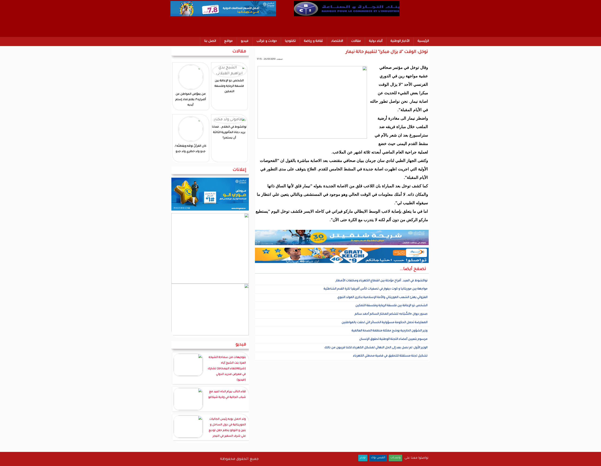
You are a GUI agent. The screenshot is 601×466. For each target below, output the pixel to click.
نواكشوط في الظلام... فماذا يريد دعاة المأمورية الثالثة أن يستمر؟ (229, 133)
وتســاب (395, 457)
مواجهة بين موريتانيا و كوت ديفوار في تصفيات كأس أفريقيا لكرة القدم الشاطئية (376, 289)
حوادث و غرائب (267, 41)
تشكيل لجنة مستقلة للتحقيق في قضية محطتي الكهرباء (390, 356)
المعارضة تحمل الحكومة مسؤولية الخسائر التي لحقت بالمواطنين (385, 322)
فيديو (244, 41)
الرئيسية (423, 41)
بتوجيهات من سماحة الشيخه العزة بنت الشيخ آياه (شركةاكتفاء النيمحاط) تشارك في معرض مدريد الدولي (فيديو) (227, 369)
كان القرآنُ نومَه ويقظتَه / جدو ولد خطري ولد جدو (190, 149)
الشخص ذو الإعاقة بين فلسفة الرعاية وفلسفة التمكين (391, 305)
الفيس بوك (378, 457)
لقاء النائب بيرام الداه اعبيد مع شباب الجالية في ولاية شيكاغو (227, 394)
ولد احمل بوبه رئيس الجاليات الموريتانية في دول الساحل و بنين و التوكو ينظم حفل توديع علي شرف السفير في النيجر (227, 428)
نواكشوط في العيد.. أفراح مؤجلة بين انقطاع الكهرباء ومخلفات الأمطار (382, 280)
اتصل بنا (210, 41)
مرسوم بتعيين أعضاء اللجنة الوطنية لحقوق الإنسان (393, 339)
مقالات (356, 41)
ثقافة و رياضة (313, 41)
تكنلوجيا (290, 41)
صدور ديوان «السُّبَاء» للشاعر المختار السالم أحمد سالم (391, 314)
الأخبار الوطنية (400, 41)
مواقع (228, 41)
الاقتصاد (337, 41)
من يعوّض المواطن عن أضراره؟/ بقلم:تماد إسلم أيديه (190, 100)
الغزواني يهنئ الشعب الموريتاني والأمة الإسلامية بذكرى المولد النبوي (382, 297)
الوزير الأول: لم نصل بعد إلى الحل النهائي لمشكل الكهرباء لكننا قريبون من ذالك (376, 347)
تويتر (363, 457)
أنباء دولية (375, 41)
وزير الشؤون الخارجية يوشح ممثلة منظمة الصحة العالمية (390, 331)
